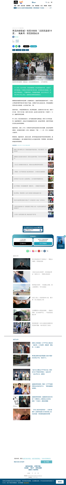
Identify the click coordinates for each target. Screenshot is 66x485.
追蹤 (36, 251)
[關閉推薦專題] (65, 236)
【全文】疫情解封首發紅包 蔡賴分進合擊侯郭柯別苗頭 (28, 164)
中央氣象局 (18, 50)
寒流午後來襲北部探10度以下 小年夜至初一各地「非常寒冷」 (30, 200)
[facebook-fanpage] (32, 473)
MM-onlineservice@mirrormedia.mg (35, 475)
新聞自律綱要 (39, 468)
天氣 (27, 50)
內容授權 (26, 468)
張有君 (17, 40)
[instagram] (35, 473)
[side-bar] (51, 2)
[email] (38, 473)
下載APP (32, 468)
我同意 (60, 482)
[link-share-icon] (19, 46)
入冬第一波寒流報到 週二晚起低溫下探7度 (25, 214)
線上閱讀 (46, 462)
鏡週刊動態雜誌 (36, 458)
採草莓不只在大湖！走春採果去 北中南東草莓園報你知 (28, 179)
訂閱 (41, 251)
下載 (47, 251)
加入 (30, 251)
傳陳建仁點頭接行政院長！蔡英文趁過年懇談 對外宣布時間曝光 (30, 157)
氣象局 (23, 50)
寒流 (14, 50)
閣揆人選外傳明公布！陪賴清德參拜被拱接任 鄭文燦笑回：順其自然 (30, 150)
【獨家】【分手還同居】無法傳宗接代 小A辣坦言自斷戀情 (29, 171)
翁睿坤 (17, 42)
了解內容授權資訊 (46, 458)
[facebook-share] (13, 46)
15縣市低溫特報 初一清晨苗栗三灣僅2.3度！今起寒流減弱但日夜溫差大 (30, 207)
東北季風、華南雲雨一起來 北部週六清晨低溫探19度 (27, 193)
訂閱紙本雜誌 (15, 2)
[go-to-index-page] (34, 2)
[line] (28, 473)
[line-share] (16, 46)
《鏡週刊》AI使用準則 (33, 469)
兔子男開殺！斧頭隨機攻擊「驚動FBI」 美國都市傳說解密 (29, 186)
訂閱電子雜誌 (37, 466)
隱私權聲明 (26, 482)
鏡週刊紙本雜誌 (27, 458)
